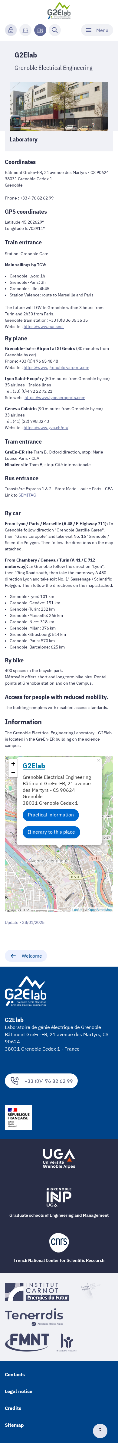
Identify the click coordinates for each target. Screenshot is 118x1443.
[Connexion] (11, 30)
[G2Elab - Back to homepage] (59, 10)
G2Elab (34, 765)
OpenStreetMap (100, 909)
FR (25, 30)
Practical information (51, 815)
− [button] (13, 772)
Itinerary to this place (51, 832)
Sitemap (14, 1425)
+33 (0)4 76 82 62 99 (49, 1081)
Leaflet (77, 909)
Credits (13, 1408)
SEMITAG (27, 495)
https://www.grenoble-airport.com (56, 367)
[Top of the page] (102, 1431)
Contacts (15, 1374)
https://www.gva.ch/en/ (46, 427)
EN (40, 30)
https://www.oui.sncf (44, 326)
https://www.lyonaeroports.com (55, 397)
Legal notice (18, 1391)
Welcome (32, 956)
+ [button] (13, 763)
